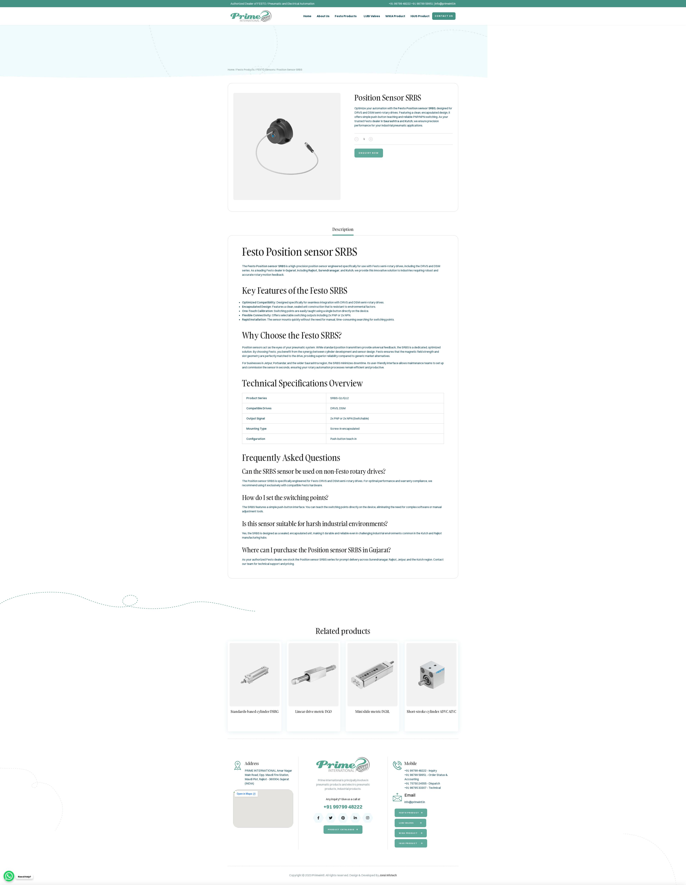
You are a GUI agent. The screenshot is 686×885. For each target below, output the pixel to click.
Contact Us (444, 16)
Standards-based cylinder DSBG (255, 711)
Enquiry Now (369, 153)
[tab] (343, 231)
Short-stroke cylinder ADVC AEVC (431, 711)
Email (409, 795)
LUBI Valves (372, 16)
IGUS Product (420, 16)
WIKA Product (395, 16)
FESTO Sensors (266, 69)
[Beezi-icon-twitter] (330, 818)
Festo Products (346, 16)
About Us (323, 16)
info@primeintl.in (445, 3)
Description (343, 229)
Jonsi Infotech (388, 875)
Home (307, 16)
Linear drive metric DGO (313, 711)
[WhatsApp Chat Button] (9, 876)
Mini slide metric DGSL (372, 711)
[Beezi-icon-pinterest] (343, 818)
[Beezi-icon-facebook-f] (318, 818)
